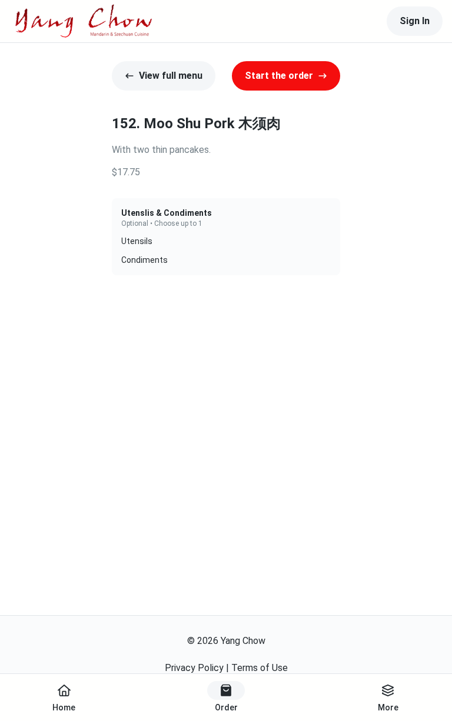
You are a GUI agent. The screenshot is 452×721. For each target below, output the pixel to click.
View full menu (170, 75)
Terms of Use (259, 667)
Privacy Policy (194, 667)
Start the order (279, 75)
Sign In (415, 20)
